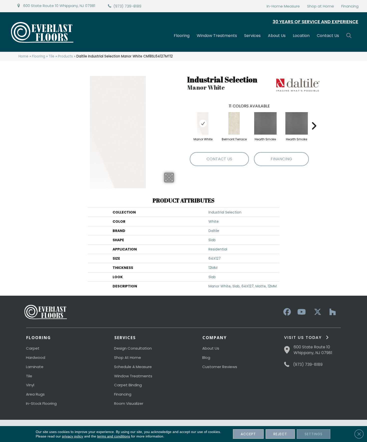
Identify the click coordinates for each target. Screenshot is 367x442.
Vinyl (30, 385)
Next (314, 118)
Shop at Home (320, 6)
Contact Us (328, 35)
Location (301, 35)
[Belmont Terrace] (234, 123)
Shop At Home (127, 357)
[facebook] (286, 312)
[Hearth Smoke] (265, 123)
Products (65, 56)
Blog (206, 357)
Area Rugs (35, 394)
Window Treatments (217, 35)
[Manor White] (203, 123)
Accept (248, 434)
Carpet (32, 348)
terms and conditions (113, 436)
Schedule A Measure (133, 366)
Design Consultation (133, 348)
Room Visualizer (128, 403)
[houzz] (331, 312)
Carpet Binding (128, 385)
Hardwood (35, 357)
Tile (51, 56)
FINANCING (281, 159)
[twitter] (316, 312)
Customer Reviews (219, 366)
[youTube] (301, 312)
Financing (350, 6)
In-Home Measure (283, 6)
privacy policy (72, 436)
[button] (350, 36)
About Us (277, 35)
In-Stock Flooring (41, 403)
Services (252, 35)
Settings (314, 434)
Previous (184, 118)
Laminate (34, 366)
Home (23, 56)
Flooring (181, 35)
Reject (280, 434)
